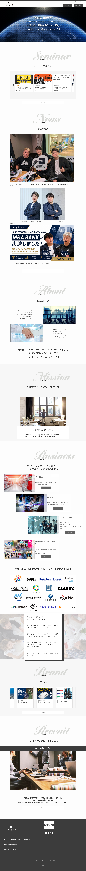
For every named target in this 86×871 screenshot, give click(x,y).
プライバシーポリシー (35, 860)
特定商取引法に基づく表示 (46, 860)
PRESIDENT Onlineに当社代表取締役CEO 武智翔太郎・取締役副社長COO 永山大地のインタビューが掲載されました (38, 221)
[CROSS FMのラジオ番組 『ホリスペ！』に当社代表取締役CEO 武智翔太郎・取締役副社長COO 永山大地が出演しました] (42, 158)
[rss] (43, 857)
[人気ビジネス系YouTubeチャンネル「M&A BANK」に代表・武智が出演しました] (42, 243)
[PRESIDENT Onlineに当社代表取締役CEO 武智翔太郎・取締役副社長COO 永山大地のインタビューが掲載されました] (42, 204)
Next (76, 697)
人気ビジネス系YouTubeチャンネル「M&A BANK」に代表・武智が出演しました (29, 263)
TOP (28, 860)
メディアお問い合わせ (78, 5)
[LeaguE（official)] (8, 4)
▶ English (79, 1)
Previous (9, 697)
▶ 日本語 (74, 1)
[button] (14, 84)
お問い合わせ (68, 5)
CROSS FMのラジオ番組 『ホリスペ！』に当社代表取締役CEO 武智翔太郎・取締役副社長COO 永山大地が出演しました (39, 184)
